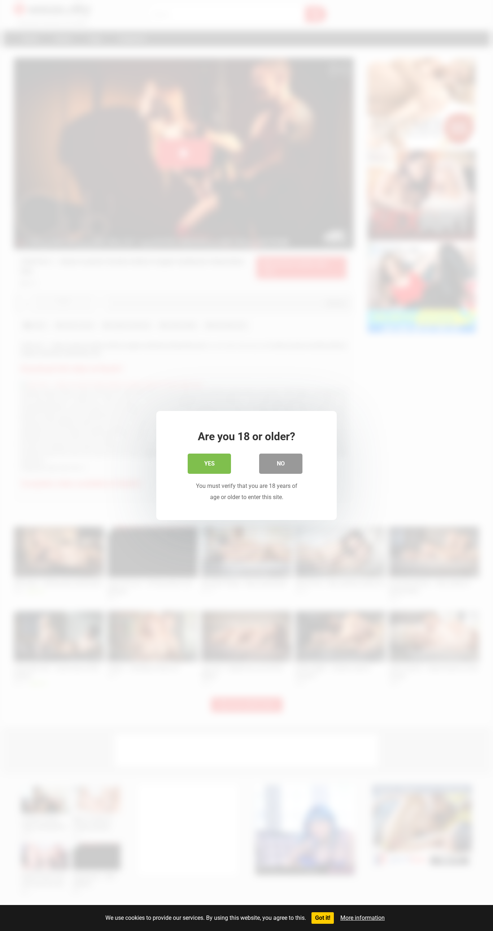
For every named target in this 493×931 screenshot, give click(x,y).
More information (362, 917)
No (281, 463)
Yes (209, 463)
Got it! (322, 917)
